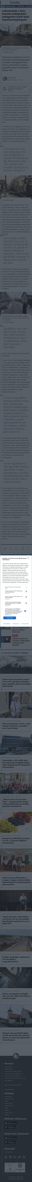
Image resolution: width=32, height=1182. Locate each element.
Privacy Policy (25, 623)
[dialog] (16, 591)
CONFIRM (10, 617)
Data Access (16, 623)
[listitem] (16, 587)
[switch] (25, 591)
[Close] (28, 558)
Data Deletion (6, 623)
